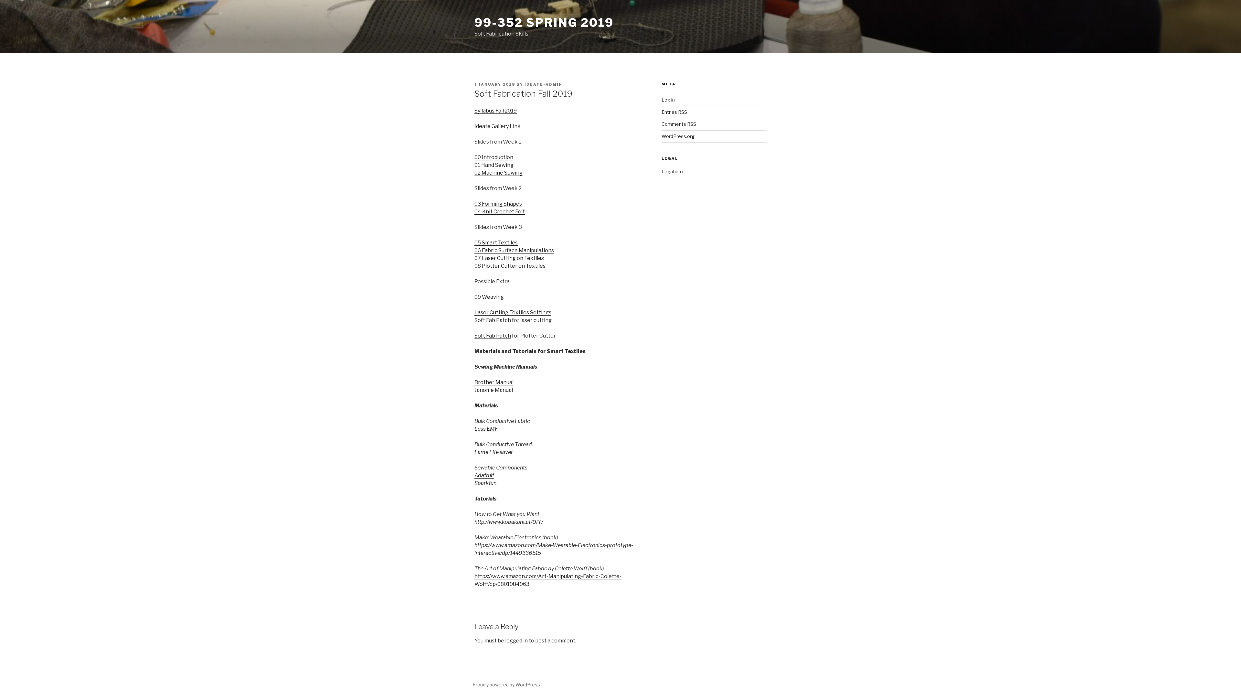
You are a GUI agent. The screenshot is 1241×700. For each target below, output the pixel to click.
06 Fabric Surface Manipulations (514, 250)
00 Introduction (493, 157)
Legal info (672, 171)
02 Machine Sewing (498, 173)
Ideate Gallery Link (497, 126)
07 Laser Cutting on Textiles (509, 258)
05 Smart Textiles (496, 243)
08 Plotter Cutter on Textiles (510, 266)
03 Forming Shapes (498, 204)
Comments (679, 124)
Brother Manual (494, 382)
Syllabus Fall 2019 (495, 111)
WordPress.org (678, 136)
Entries (674, 112)
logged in (516, 641)
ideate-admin (543, 84)
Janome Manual (493, 390)
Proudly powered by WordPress (506, 684)
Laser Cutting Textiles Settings (512, 312)
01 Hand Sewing (494, 165)
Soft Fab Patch (492, 320)
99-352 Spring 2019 (544, 23)
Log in (668, 99)
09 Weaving (489, 297)
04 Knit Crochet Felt (499, 212)
